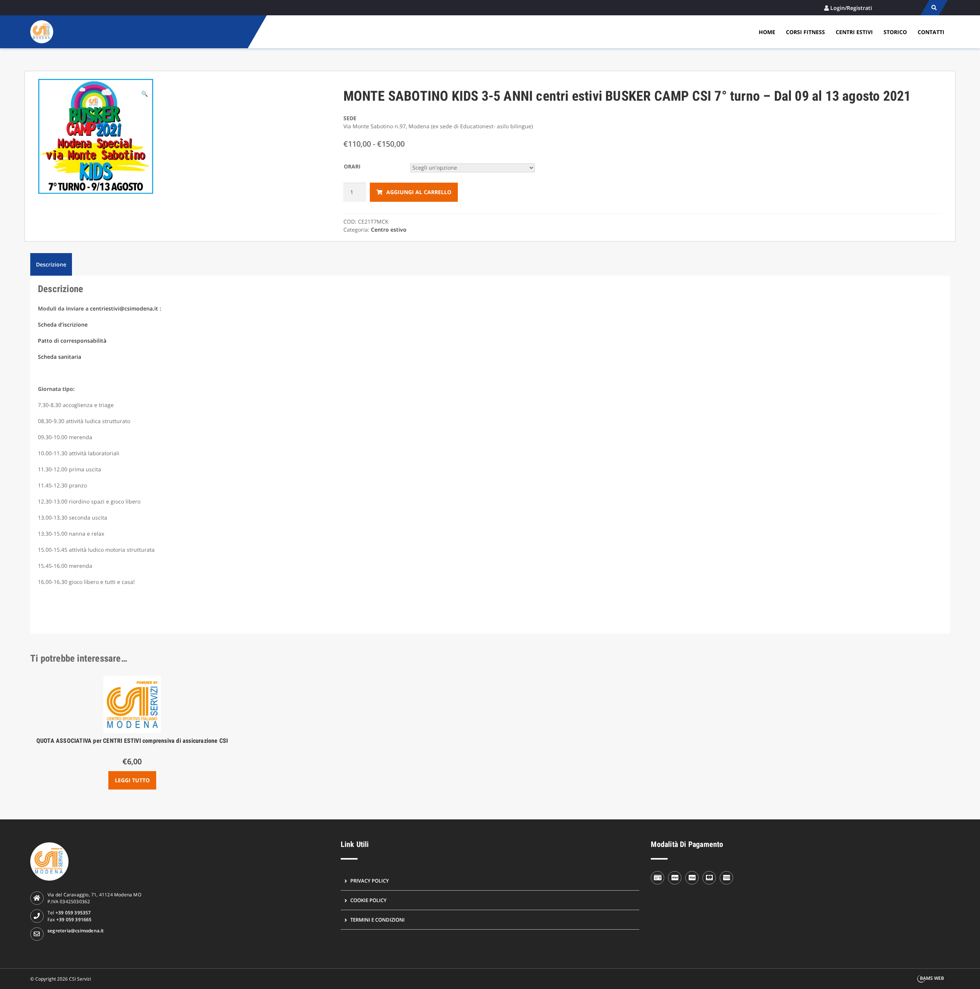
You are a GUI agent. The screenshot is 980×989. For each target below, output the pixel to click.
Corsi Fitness (805, 32)
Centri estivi (854, 32)
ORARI (352, 166)
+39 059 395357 (73, 912)
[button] (144, 94)
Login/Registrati (851, 7)
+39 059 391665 (74, 919)
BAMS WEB (932, 978)
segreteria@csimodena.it (75, 930)
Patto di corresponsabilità (72, 340)
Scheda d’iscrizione (63, 324)
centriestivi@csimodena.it (124, 308)
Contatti (931, 32)
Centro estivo (389, 229)
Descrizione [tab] (51, 264)
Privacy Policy (369, 880)
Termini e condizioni (377, 919)
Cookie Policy (368, 900)
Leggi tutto (132, 780)
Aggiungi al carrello (418, 192)
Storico (895, 32)
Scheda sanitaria (59, 356)
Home (767, 32)
